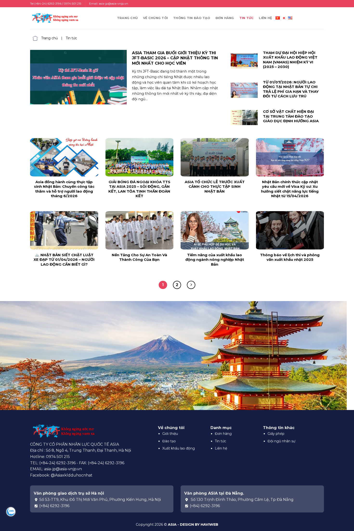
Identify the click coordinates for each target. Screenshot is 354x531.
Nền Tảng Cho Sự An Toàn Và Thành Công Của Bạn (139, 257)
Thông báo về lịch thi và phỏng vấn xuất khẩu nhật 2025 (290, 257)
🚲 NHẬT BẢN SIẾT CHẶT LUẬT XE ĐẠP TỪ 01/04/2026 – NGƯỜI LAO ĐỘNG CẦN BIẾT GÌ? (64, 260)
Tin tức (246, 18)
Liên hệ (265, 18)
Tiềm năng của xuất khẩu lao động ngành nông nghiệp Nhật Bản (214, 260)
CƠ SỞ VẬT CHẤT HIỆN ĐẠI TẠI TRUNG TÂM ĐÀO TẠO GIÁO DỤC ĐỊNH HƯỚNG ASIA (291, 116)
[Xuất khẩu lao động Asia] (54, 18)
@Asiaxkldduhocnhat (71, 475)
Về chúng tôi (155, 18)
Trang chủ (127, 18)
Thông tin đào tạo (191, 18)
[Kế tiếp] (191, 285)
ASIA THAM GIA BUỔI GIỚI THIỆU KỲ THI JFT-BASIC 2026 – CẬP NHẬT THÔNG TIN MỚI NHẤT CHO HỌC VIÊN (175, 58)
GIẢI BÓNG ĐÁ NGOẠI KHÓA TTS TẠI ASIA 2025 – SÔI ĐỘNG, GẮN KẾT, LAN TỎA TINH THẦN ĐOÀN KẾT (139, 189)
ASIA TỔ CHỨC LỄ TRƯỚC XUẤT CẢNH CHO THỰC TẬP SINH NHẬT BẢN (215, 187)
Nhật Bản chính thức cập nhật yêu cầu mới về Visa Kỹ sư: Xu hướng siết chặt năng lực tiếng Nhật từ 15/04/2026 (290, 189)
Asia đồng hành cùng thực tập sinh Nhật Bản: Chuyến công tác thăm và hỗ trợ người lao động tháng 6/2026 (64, 189)
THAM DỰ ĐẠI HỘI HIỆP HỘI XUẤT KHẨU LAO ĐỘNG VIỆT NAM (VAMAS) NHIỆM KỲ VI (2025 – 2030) (290, 59)
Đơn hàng (225, 18)
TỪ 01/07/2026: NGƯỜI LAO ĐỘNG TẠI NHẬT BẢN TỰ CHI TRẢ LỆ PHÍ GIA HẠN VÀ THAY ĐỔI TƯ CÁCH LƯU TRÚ (291, 89)
